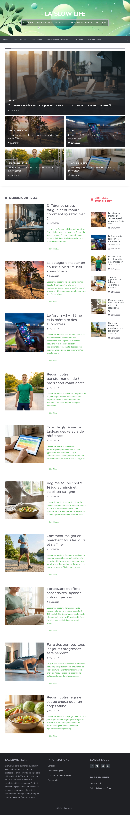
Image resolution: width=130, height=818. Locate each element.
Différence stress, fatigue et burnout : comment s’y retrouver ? (59, 105)
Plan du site (53, 780)
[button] (126, 39)
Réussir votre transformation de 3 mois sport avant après (116, 260)
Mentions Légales (55, 770)
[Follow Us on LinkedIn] (108, 766)
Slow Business (19, 40)
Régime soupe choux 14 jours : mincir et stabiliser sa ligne (116, 305)
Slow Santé (78, 40)
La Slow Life (65, 13)
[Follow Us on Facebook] (92, 766)
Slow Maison (36, 40)
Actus (5, 40)
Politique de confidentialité (59, 775)
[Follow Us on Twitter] (97, 766)
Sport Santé (95, 783)
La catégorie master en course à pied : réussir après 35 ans (116, 218)
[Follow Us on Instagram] (103, 766)
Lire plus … (54, 248)
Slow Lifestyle (94, 40)
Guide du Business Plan (100, 788)
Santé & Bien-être (18, 131)
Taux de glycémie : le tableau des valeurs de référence (114, 282)
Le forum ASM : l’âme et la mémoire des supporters (116, 240)
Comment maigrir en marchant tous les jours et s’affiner (115, 328)
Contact (51, 766)
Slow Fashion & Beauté (57, 40)
